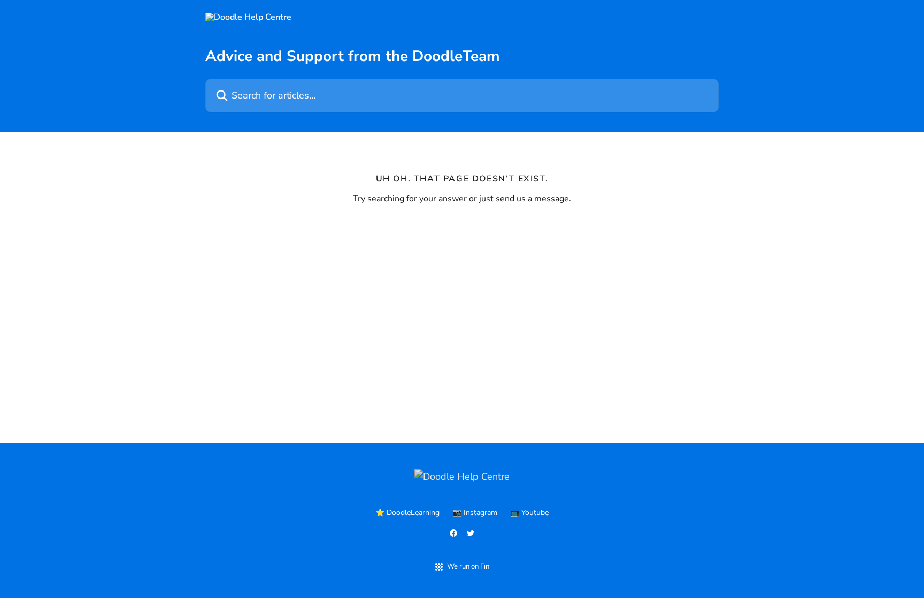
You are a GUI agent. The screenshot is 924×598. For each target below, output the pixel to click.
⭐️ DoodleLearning (407, 513)
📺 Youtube (529, 513)
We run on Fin (468, 566)
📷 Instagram (474, 513)
